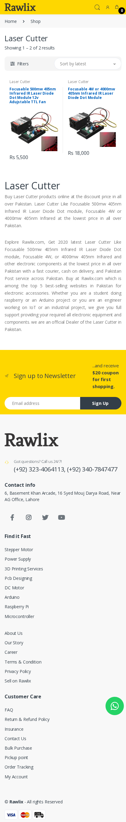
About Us (14, 633)
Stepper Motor (19, 549)
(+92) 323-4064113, (40, 469)
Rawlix (16, 802)
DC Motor (14, 588)
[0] (117, 7)
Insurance (14, 729)
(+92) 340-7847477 (92, 469)
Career (11, 652)
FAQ (9, 710)
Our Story (14, 643)
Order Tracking (19, 767)
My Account (16, 777)
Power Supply (18, 559)
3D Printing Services (24, 569)
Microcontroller (19, 616)
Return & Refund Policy (27, 719)
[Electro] (20, 7)
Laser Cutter (19, 81)
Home (11, 21)
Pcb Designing (18, 578)
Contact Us (15, 738)
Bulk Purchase (18, 748)
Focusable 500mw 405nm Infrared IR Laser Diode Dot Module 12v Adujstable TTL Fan (32, 95)
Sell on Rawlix (18, 681)
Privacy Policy (18, 671)
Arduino (12, 597)
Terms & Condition (23, 662)
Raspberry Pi (17, 606)
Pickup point (16, 757)
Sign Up (100, 403)
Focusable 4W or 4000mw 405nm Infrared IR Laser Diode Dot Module (91, 93)
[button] (97, 6)
